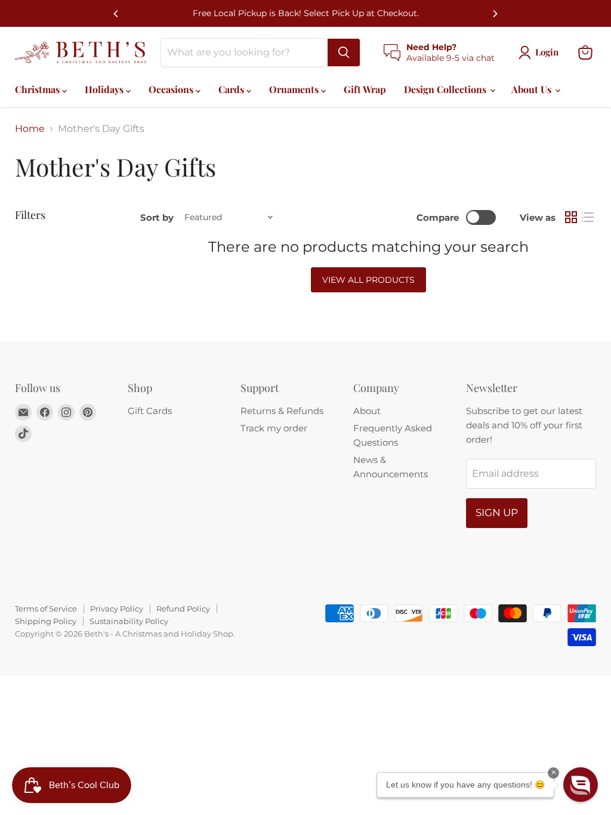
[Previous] (116, 14)
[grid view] (571, 217)
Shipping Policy (45, 621)
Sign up (497, 512)
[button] (580, 784)
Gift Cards (150, 410)
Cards (232, 89)
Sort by (157, 217)
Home (30, 129)
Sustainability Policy (129, 621)
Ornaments (295, 89)
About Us (532, 89)
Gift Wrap (365, 89)
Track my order (273, 428)
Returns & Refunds (281, 410)
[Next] (495, 14)
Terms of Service (46, 608)
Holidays (105, 89)
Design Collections (446, 89)
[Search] (344, 52)
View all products (368, 279)
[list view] (587, 217)
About (367, 410)
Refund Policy (183, 608)
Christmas (38, 89)
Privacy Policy (116, 608)
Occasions (172, 89)
